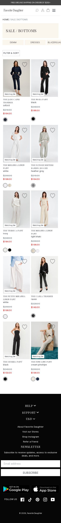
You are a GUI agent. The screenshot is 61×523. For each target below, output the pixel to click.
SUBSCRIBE (30, 472)
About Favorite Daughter (30, 427)
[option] (30, 2)
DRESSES (35, 42)
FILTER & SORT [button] (11, 53)
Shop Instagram (30, 436)
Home (6, 19)
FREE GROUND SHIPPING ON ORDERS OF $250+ (30, 3)
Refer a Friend (30, 441)
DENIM (13, 42)
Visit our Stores (30, 431)
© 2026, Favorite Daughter (30, 513)
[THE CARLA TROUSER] (44, 275)
